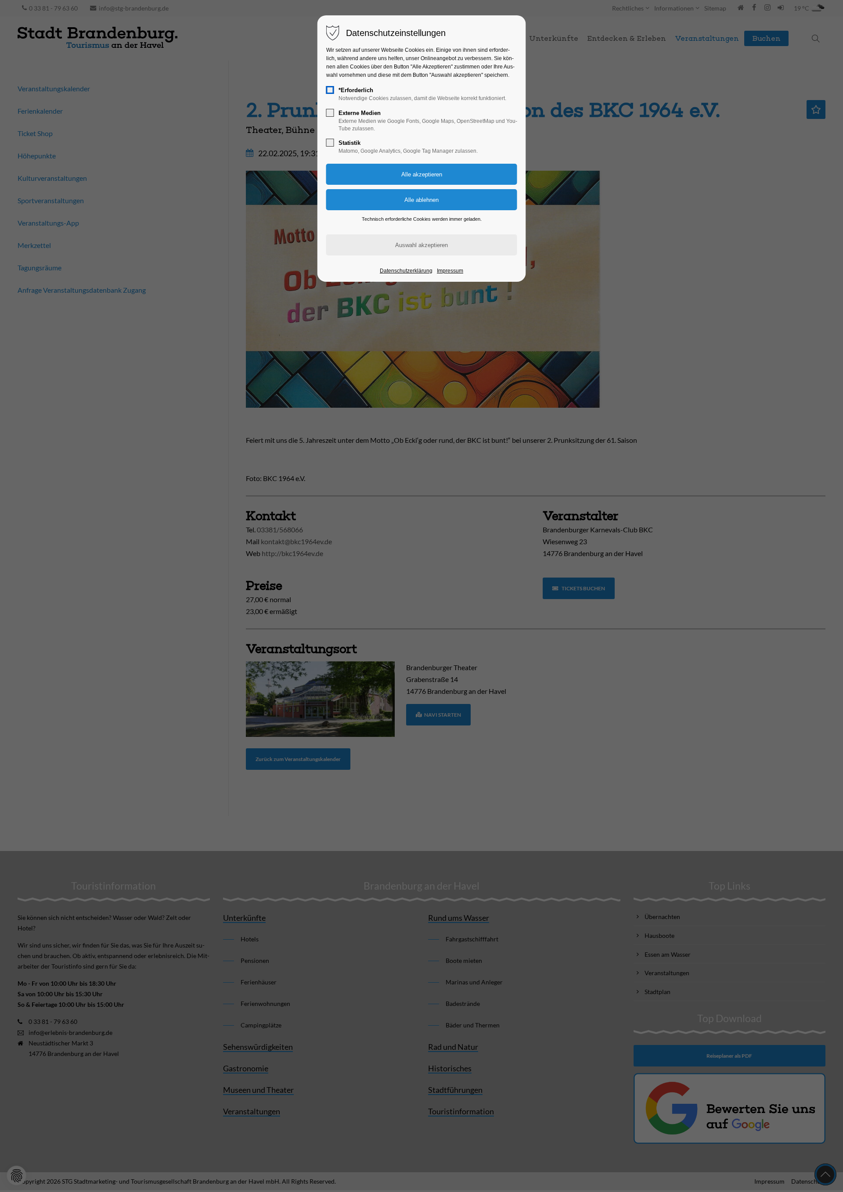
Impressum (450, 271)
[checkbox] (330, 90)
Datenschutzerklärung (406, 271)
